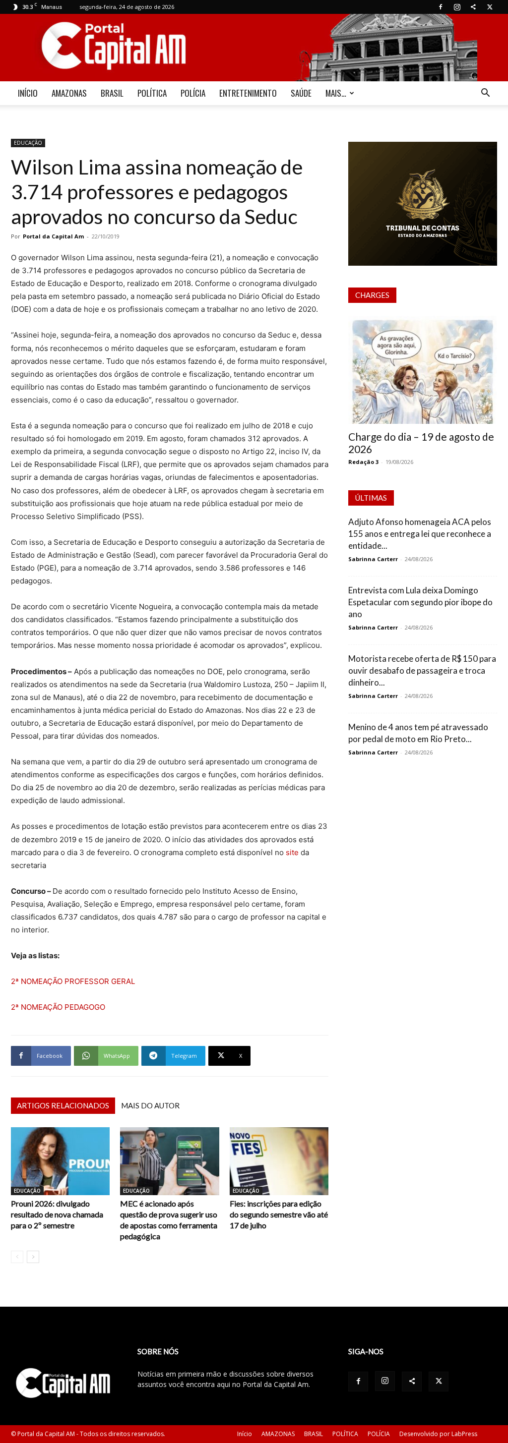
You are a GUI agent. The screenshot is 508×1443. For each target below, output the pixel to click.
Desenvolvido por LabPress (438, 1434)
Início (244, 1434)
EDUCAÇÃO (28, 142)
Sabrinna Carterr (373, 559)
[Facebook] (440, 7)
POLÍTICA (152, 93)
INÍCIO (28, 93)
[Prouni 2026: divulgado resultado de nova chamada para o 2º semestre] (60, 1161)
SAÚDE (301, 93)
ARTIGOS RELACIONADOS (63, 1105)
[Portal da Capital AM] (254, 47)
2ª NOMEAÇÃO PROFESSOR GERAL (73, 981)
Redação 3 (363, 461)
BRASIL (112, 93)
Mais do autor (150, 1105)
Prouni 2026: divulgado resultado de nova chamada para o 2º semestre (57, 1214)
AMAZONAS (69, 93)
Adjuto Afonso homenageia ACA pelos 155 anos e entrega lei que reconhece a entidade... (419, 534)
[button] (485, 94)
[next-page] (33, 1257)
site (291, 852)
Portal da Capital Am (53, 236)
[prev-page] (17, 1257)
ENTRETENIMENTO (248, 93)
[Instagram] (456, 7)
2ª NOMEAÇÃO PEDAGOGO (58, 1007)
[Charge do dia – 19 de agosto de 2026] (422, 370)
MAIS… (335, 93)
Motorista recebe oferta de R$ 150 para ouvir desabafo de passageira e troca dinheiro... (422, 670)
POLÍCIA (193, 93)
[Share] (473, 7)
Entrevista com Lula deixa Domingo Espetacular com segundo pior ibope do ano (420, 602)
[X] (489, 7)
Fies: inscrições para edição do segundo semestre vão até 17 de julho (279, 1214)
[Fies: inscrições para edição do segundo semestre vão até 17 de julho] (279, 1161)
